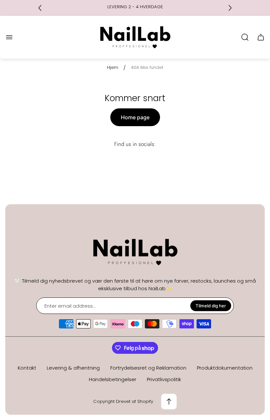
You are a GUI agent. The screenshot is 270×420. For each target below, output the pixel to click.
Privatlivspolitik (164, 379)
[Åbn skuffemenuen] (9, 37)
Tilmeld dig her (211, 305)
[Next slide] (230, 8)
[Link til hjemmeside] (135, 252)
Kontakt (27, 367)
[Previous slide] (40, 8)
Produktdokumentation (225, 367)
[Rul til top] (169, 401)
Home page (135, 117)
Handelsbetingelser (112, 379)
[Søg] (245, 37)
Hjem (112, 67)
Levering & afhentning (73, 367)
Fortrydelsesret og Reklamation (148, 367)
